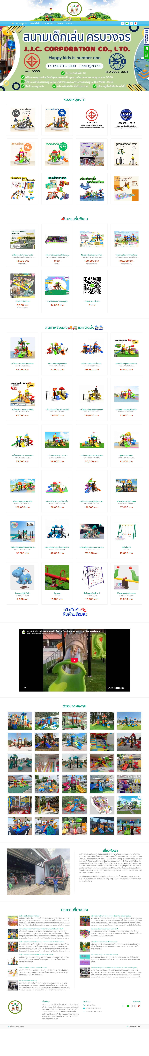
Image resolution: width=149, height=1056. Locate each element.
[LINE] (127, 23)
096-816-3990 (90, 1005)
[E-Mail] (131, 23)
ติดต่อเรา (69, 23)
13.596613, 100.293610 (93, 1011)
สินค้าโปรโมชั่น (34, 23)
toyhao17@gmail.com (93, 1008)
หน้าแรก (12, 23)
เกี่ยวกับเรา (60, 23)
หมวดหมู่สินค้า (21, 23)
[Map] (135, 23)
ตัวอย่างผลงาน (48, 23)
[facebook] (122, 23)
